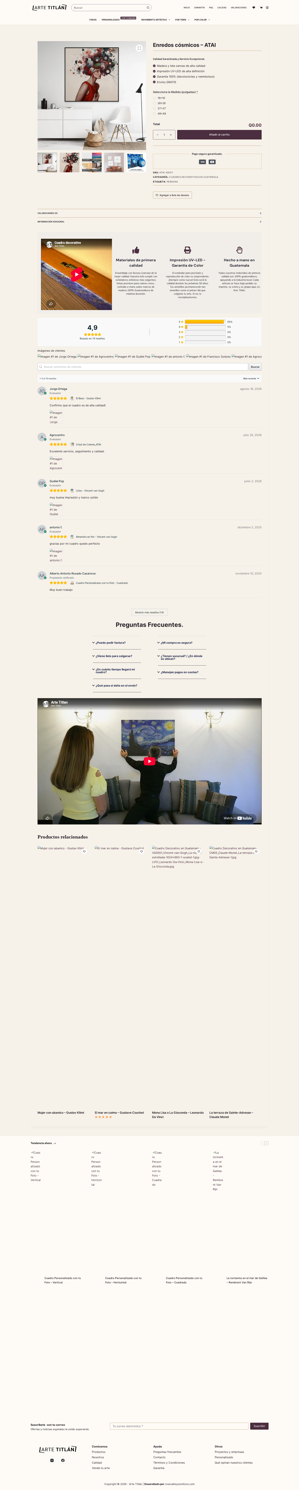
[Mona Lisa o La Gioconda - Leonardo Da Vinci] (178, 976)
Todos (93, 19)
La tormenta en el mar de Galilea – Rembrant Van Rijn (247, 1280)
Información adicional (51, 221)
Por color (200, 19)
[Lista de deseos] (253, 7)
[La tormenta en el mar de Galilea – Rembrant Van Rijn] (218, 1280)
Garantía (199, 7)
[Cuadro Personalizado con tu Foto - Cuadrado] (72, 583)
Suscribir (259, 1426)
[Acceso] (267, 7)
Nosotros (98, 1457)
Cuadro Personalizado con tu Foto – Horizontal (123, 1280)
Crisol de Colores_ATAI (88, 444)
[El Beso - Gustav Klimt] (72, 398)
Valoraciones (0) (48, 213)
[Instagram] (52, 1460)
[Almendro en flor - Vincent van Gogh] (72, 536)
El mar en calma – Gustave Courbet (119, 1112)
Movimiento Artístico (154, 19)
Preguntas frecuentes (167, 1452)
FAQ (211, 7)
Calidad (221, 7)
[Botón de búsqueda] (148, 7)
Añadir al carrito (219, 134)
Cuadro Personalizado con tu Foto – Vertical (62, 1280)
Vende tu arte (101, 1468)
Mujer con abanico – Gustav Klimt (61, 1112)
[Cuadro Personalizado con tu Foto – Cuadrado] (157, 1280)
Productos (98, 1452)
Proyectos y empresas (229, 1452)
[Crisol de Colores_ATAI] (72, 444)
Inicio (187, 7)
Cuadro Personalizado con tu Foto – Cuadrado (184, 1280)
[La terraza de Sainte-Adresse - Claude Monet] (235, 976)
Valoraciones (239, 7)
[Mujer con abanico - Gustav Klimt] (64, 976)
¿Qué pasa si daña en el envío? (116, 685)
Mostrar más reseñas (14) (149, 612)
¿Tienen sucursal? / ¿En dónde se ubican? (181, 657)
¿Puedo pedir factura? (111, 642)
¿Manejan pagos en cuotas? (179, 672)
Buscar (255, 367)
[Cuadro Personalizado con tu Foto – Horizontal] (96, 1280)
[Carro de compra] (260, 7)
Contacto (159, 1457)
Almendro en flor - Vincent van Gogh (96, 536)
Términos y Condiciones (169, 1462)
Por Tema (180, 19)
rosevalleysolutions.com (180, 1484)
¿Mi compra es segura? (176, 642)
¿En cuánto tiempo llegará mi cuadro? (115, 671)
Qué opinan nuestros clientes (234, 1462)
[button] (117, 645)
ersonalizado (224, 1457)
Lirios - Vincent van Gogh (90, 490)
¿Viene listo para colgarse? (114, 656)
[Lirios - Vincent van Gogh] (72, 490)
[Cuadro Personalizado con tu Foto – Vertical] (36, 1280)
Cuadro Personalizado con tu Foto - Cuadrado (102, 582)
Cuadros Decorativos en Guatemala (193, 177)
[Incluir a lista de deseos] (84, 851)
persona (172, 181)
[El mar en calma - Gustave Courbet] (121, 976)
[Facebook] (63, 1460)
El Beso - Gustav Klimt (88, 398)
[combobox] (108, 7)
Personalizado (118, 19)
